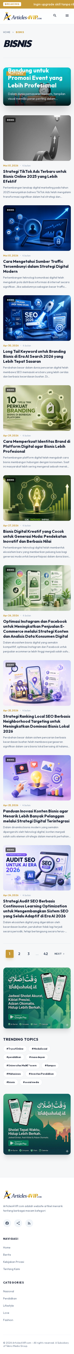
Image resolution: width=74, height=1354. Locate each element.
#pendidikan (14, 1057)
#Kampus (50, 1065)
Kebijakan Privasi (13, 1262)
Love (6, 1313)
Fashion (8, 1320)
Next (59, 953)
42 (46, 954)
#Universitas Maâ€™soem (22, 1065)
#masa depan (37, 1057)
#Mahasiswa (14, 1073)
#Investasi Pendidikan (41, 1073)
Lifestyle (8, 1305)
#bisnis (11, 1082)
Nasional (8, 1291)
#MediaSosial (39, 1048)
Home (6, 32)
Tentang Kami (11, 1269)
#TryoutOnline (15, 1048)
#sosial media (31, 1082)
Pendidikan (10, 1298)
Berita (7, 1254)
